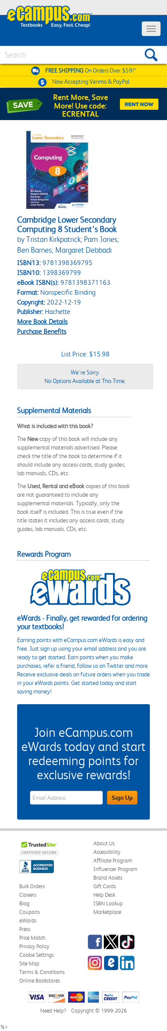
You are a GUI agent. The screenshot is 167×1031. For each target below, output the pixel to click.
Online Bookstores (39, 980)
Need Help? (53, 1010)
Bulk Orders (32, 886)
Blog (24, 903)
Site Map (29, 963)
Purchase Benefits (41, 331)
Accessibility (106, 852)
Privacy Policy (34, 946)
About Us (104, 843)
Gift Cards (104, 886)
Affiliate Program (112, 860)
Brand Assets (107, 877)
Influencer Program (115, 869)
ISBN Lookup (108, 903)
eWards (27, 920)
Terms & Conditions (42, 972)
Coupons (29, 912)
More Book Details (42, 321)
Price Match (32, 938)
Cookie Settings (36, 955)
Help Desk (104, 895)
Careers (27, 895)
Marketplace (107, 912)
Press (24, 929)
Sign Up (122, 797)
